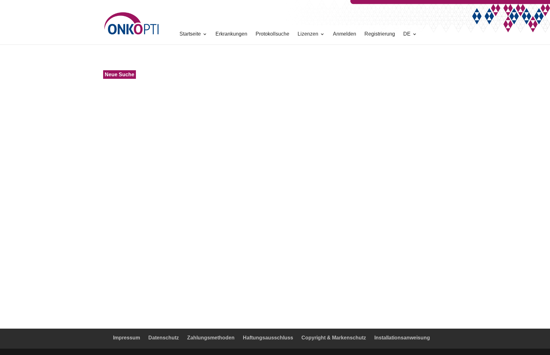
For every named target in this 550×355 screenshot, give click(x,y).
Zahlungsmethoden (211, 337)
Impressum (126, 337)
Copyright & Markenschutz (333, 337)
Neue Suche (119, 74)
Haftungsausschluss (268, 337)
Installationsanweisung (402, 337)
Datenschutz (163, 337)
